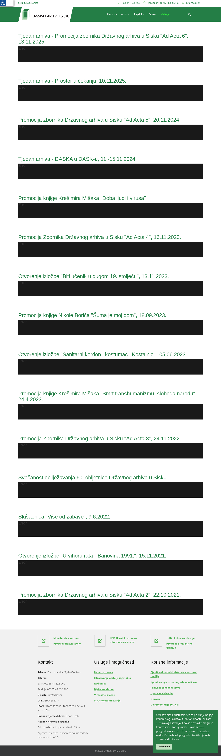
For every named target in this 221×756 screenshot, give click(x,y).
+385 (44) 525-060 (130, 2)
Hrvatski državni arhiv (67, 643)
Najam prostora (103, 672)
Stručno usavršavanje (107, 700)
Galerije (165, 14)
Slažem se (164, 746)
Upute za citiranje (162, 693)
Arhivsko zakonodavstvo (165, 687)
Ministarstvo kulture (66, 638)
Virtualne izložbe (104, 694)
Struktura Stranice (28, 2)
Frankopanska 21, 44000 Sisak (163, 2)
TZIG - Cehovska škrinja (180, 638)
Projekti (138, 14)
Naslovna (112, 14)
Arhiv (124, 14)
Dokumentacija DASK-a (165, 704)
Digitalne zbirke (104, 689)
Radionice (100, 683)
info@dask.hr (193, 2)
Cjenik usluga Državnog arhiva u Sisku (174, 682)
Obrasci (153, 14)
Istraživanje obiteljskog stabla (112, 677)
